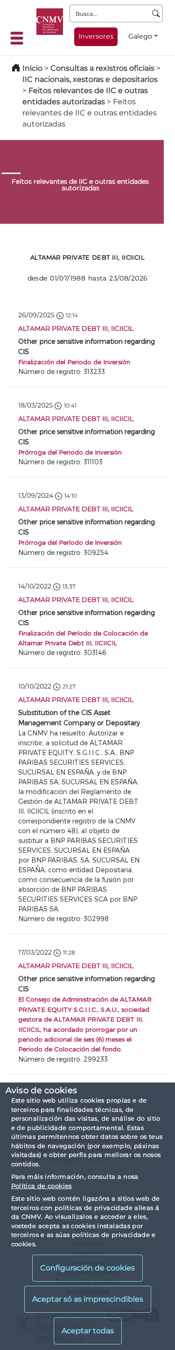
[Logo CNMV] (49, 21)
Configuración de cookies (87, 1267)
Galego (140, 36)
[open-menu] (19, 38)
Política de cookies (41, 1186)
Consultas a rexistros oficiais (102, 68)
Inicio (32, 68)
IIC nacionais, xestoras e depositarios (90, 79)
